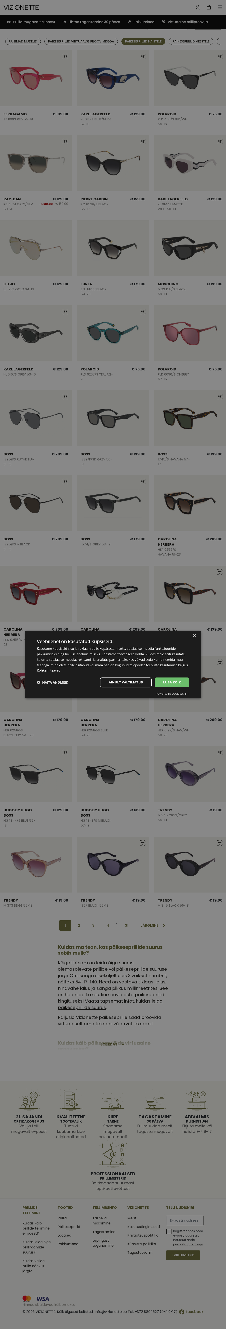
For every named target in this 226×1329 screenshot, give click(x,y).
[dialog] (113, 664)
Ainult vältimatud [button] (126, 682)
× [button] (194, 635)
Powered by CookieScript (172, 693)
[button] (52, 682)
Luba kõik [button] (172, 682)
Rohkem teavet (48, 670)
